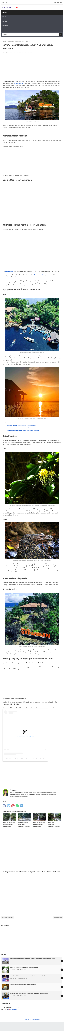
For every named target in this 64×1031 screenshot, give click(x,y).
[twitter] (8, 805)
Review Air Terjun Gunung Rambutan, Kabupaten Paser (21, 425)
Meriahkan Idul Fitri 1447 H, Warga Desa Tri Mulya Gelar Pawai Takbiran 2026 (30, 976)
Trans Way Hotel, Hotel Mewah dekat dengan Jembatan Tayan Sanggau (29, 993)
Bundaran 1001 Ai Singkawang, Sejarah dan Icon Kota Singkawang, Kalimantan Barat (32, 958)
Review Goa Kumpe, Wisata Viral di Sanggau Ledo (23, 984)
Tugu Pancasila (38, 275)
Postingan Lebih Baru (7, 917)
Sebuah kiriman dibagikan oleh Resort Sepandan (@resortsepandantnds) (25, 758)
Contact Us (40, 1018)
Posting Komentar (28, 52)
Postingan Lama (58, 917)
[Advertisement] (32, 66)
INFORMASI (5, 25)
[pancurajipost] (9, 7)
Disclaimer (23, 1018)
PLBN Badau (9, 271)
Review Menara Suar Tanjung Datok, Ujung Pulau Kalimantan (23, 430)
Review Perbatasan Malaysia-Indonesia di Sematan (20, 428)
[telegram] (21, 805)
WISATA (4, 17)
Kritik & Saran (34, 1018)
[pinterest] (13, 805)
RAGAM (4, 30)
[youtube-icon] (58, 2)
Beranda (4, 12)
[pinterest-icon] (61, 2)
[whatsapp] (17, 805)
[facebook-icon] (54, 2)
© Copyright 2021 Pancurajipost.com (32, 1019)
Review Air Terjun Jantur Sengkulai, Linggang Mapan (24, 967)
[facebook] (4, 805)
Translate (14, 1010)
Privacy (28, 1018)
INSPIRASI (4, 21)
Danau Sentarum (19, 83)
